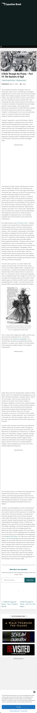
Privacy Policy (24, 711)
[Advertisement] (18, 25)
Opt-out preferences (15, 711)
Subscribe (30, 580)
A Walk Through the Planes (8, 80)
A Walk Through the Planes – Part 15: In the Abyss (27, 604)
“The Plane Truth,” (22, 223)
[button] (34, 692)
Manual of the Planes (11, 536)
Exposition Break (13, 4)
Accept (18, 707)
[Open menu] (1, 47)
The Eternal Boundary (13, 538)
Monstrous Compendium (20, 339)
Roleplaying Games (21, 80)
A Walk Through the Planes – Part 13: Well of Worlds (10, 604)
